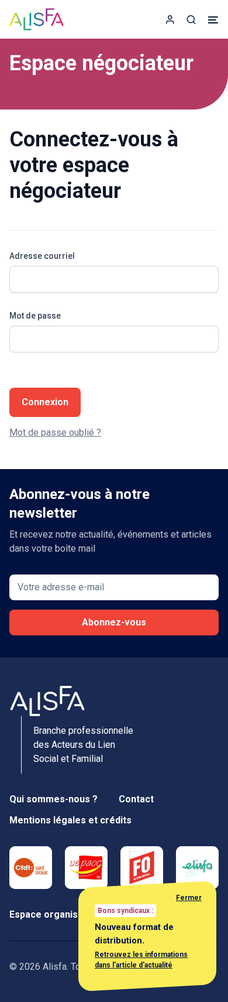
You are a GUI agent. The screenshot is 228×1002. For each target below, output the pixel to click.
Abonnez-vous (114, 622)
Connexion (45, 402)
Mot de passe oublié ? (55, 432)
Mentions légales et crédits (70, 820)
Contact (136, 799)
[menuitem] (170, 19)
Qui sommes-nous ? (53, 799)
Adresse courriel (42, 256)
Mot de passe (35, 315)
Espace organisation (54, 914)
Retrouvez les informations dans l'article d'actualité (141, 959)
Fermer (189, 898)
